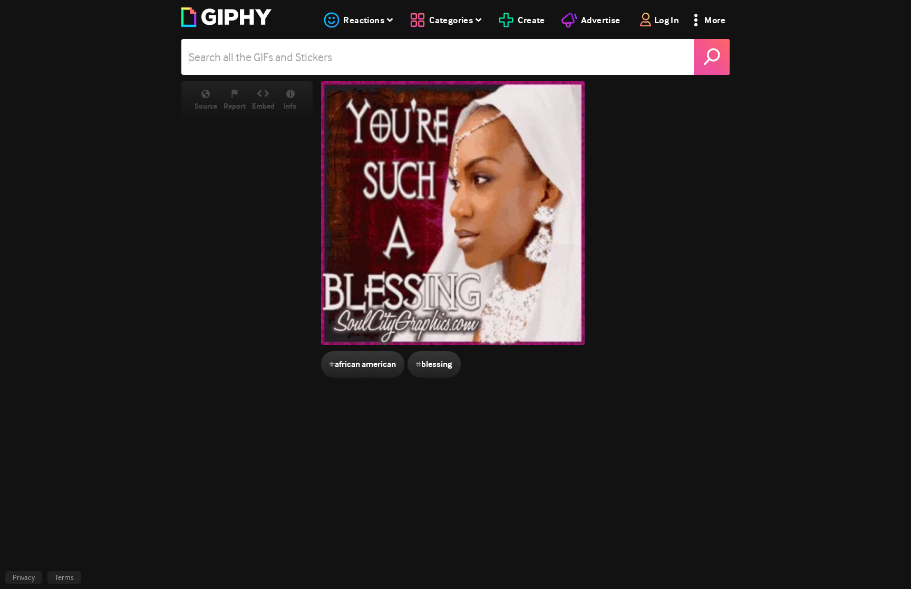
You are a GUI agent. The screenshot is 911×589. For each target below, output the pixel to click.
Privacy (24, 577)
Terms (64, 577)
